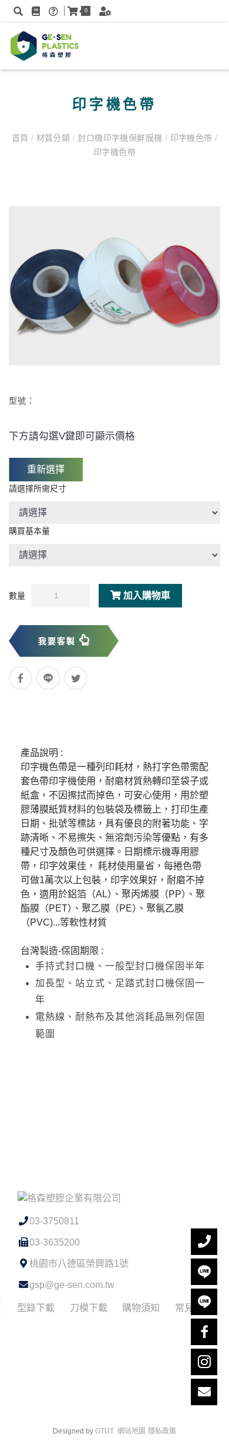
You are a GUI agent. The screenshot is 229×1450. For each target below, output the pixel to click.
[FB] (204, 1332)
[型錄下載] (37, 11)
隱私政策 (162, 1431)
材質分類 (52, 138)
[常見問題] (55, 11)
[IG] (204, 1362)
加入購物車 (145, 595)
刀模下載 (88, 1308)
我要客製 (58, 641)
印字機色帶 (191, 138)
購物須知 (141, 1308)
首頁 (21, 138)
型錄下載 (36, 1308)
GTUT (104, 1431)
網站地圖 (131, 1431)
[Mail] (204, 1392)
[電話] (204, 1241)
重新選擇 (46, 469)
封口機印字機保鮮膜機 (120, 138)
